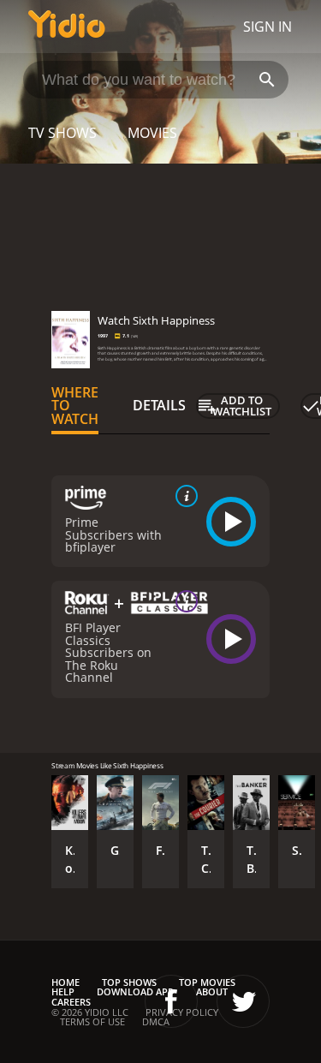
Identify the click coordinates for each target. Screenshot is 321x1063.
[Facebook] (171, 1001)
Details (159, 405)
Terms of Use (92, 1021)
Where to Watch (74, 406)
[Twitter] (243, 1001)
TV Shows (62, 132)
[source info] (183, 496)
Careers (71, 1001)
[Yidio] (67, 26)
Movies (152, 132)
